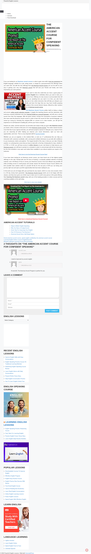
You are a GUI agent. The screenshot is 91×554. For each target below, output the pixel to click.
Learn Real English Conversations (14, 491)
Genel (5, 238)
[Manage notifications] (86, 550)
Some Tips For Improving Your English (22, 230)
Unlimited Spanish (10, 548)
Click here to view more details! (33, 182)
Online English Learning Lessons (14, 494)
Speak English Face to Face (13, 546)
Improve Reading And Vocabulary (14, 488)
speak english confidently (29, 238)
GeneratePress (29, 553)
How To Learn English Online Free (15, 381)
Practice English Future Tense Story (15, 436)
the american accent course (44, 238)
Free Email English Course (12, 486)
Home (9, 13)
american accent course (14, 238)
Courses (9, 15)
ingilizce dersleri (9, 540)
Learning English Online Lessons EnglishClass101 (18, 239)
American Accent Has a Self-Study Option (22, 234)
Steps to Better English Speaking (20, 226)
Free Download (11, 17)
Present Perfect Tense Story (13, 376)
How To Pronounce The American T (21, 232)
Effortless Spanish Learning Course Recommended (18, 241)
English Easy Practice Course (13, 478)
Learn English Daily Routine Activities (15, 438)
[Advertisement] (33, 67)
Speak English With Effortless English (15, 499)
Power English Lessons (11, 496)
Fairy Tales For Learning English (14, 433)
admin (20, 262)
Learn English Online (11, 543)
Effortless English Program (12, 476)
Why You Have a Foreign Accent (20, 228)
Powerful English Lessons (11, 1)
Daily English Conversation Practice (15, 378)
